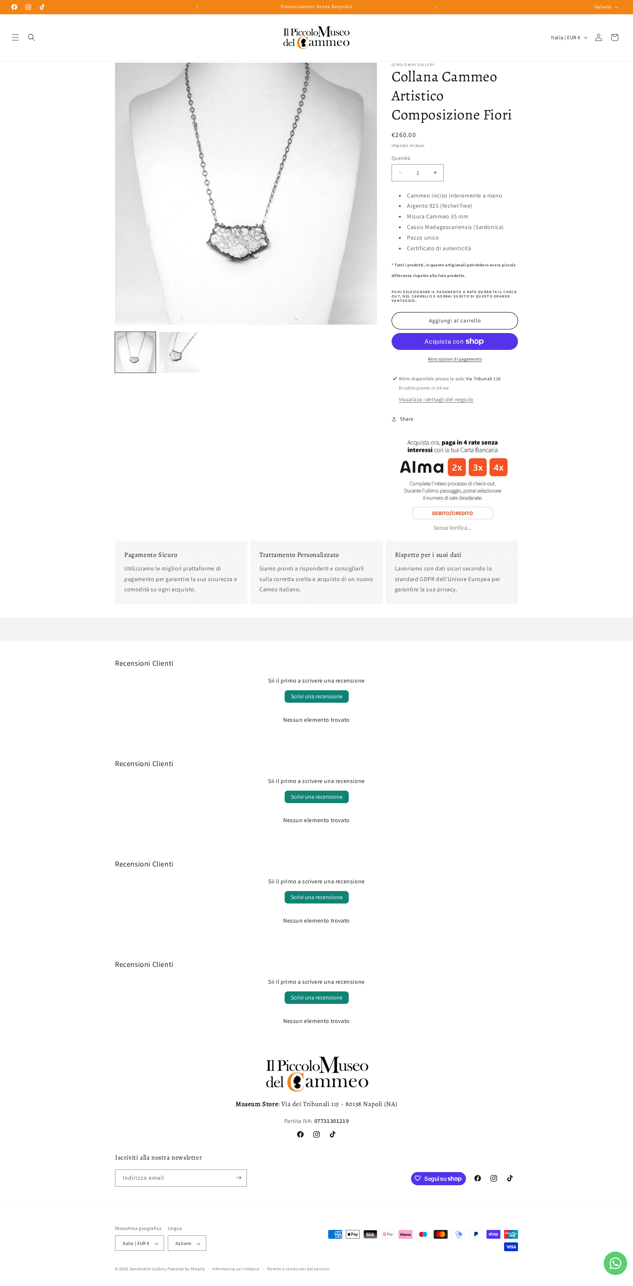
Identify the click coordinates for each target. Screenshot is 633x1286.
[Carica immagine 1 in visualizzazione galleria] (135, 352)
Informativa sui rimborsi (236, 1268)
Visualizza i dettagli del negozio (436, 399)
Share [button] (407, 418)
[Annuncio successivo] (436, 7)
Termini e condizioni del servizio (298, 1268)
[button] (15, 37)
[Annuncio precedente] (197, 7)
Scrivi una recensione (317, 696)
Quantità (401, 158)
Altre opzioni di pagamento (455, 359)
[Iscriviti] (238, 1177)
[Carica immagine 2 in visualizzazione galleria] (179, 352)
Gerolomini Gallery (148, 1269)
